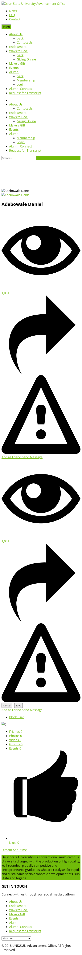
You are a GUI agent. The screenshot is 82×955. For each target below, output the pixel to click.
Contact (14, 19)
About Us (16, 34)
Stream (7, 850)
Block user (16, 717)
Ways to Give (18, 51)
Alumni (14, 72)
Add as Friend (12, 457)
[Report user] (41, 453)
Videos (15, 740)
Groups (16, 744)
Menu (6, 26)
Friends (15, 732)
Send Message (32, 457)
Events (14, 68)
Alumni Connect (20, 89)
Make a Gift (17, 63)
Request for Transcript (25, 93)
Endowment (18, 47)
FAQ (12, 15)
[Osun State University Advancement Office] (33, 4)
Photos (15, 736)
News (13, 11)
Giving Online (26, 59)
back (20, 38)
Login (21, 84)
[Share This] (41, 373)
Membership (26, 80)
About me (20, 850)
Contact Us (25, 42)
